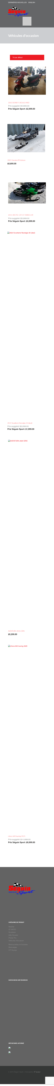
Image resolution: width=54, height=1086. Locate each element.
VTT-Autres (13, 950)
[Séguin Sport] (18, 11)
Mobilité (11, 926)
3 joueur (37, 1072)
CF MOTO (12, 929)
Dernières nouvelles (17, 2)
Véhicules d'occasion (16, 940)
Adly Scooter (13, 935)
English (31, 2)
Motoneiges (13, 947)
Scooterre (12, 932)
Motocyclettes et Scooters (18, 944)
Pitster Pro (12, 938)
